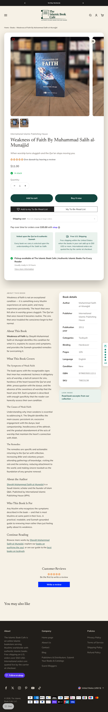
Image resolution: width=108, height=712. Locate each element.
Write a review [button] (54, 584)
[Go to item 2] (24, 123)
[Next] (83, 3)
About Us (46, 642)
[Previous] (24, 3)
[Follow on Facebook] (6, 688)
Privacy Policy (94, 637)
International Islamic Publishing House (29, 134)
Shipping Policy (94, 647)
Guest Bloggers (49, 665)
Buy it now (76, 198)
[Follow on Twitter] (12, 688)
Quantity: (15, 179)
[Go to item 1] (15, 123)
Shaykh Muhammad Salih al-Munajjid (25, 484)
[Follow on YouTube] (33, 688)
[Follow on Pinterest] (26, 688)
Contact (45, 647)
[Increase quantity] (25, 186)
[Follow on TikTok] (39, 688)
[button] (17, 159)
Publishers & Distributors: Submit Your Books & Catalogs (58, 659)
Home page (47, 637)
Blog (44, 652)
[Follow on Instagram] (19, 688)
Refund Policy (94, 652)
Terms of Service (95, 642)
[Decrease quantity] (14, 186)
